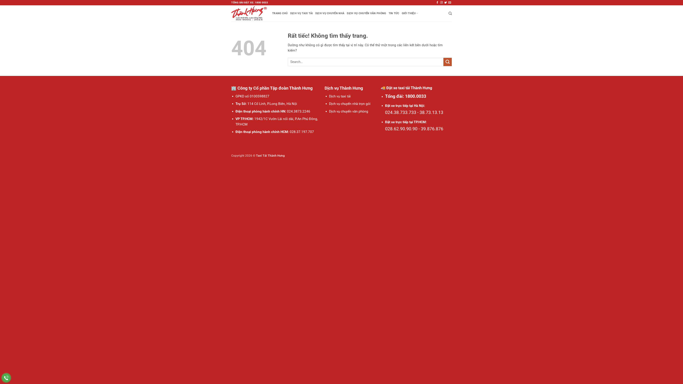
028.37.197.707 (301, 132)
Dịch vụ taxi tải (301, 13)
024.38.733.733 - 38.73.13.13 (414, 112)
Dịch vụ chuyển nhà (330, 13)
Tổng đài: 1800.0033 (405, 96)
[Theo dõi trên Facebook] (437, 2)
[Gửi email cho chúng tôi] (449, 2)
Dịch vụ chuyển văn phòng (366, 13)
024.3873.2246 (298, 111)
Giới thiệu (409, 13)
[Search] (450, 13)
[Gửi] (447, 62)
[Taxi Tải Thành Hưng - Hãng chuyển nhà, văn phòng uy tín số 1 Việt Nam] (249, 13)
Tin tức (394, 13)
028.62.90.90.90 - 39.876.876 (414, 128)
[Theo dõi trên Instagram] (441, 2)
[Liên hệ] (6, 378)
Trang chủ (280, 13)
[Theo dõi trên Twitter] (445, 2)
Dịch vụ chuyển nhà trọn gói (349, 104)
